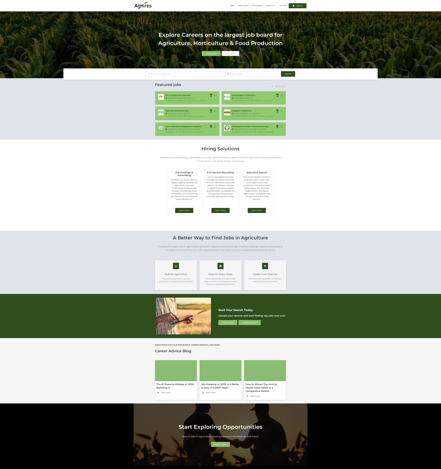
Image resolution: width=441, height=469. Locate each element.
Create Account (249, 322)
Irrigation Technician (242, 111)
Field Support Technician (244, 95)
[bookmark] (215, 95)
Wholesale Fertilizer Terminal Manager (250, 126)
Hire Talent (230, 53)
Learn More (184, 210)
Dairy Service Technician (177, 111)
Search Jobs (211, 53)
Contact (283, 5)
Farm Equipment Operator (178, 95)
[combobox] (185, 74)
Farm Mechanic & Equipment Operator (183, 126)
